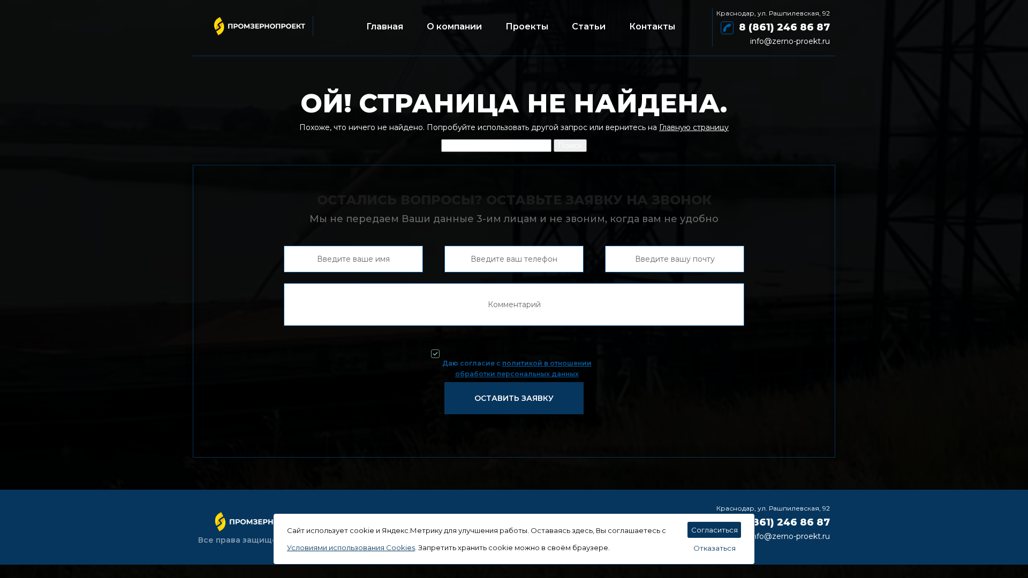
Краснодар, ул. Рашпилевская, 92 (773, 13)
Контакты (652, 26)
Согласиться (714, 530)
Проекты (526, 26)
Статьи (589, 26)
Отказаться (714, 548)
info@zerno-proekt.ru (790, 41)
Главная (384, 26)
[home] (255, 21)
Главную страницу (694, 127)
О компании (454, 26)
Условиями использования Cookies (351, 547)
